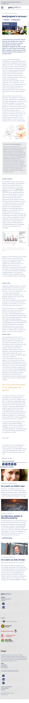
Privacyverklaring (5, 688)
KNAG (2, 663)
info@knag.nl (4, 665)
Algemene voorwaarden (6, 686)
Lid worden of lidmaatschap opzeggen (10, 670)
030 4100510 (4, 666)
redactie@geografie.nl (6, 598)
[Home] (14, 7)
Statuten (3, 689)
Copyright (3, 600)
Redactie (3, 597)
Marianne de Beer (13, 13)
